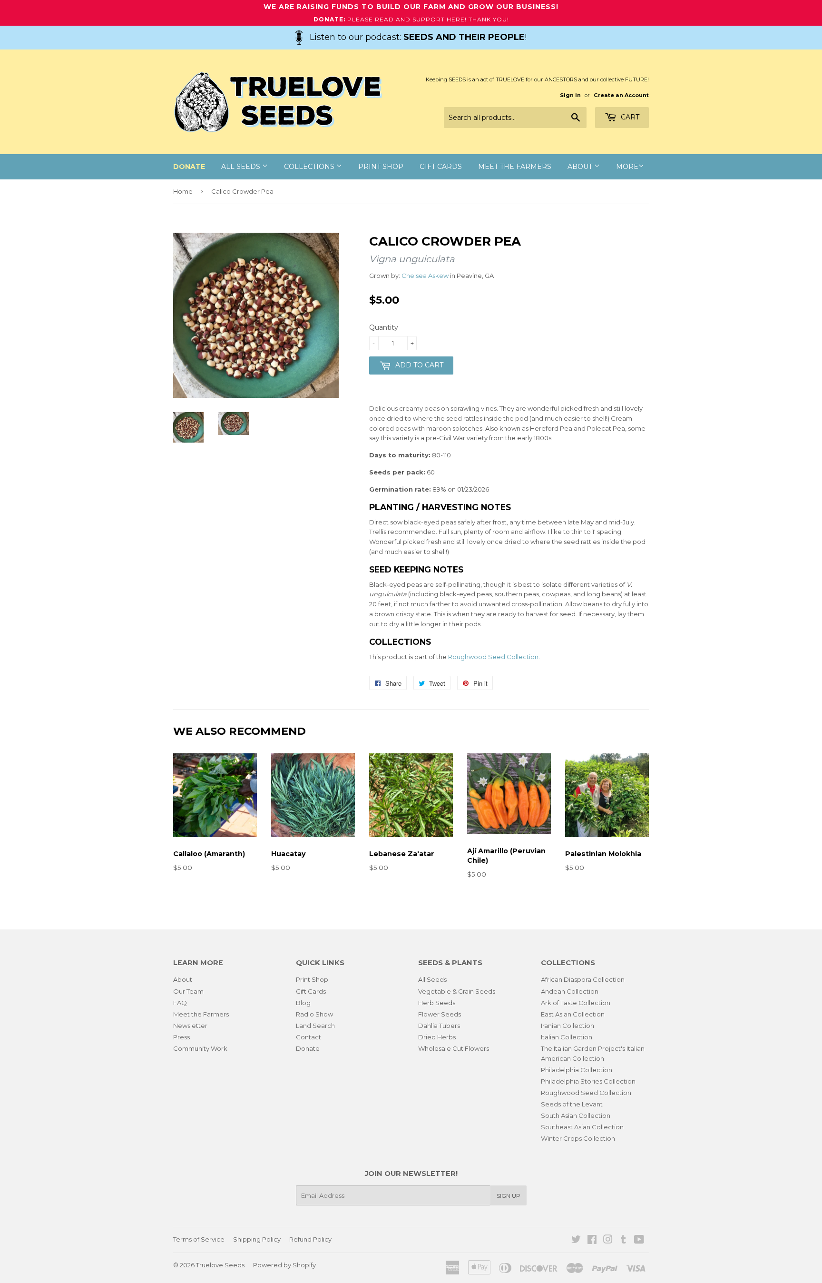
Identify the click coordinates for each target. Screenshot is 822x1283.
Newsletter (190, 1025)
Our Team (188, 991)
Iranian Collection (567, 1025)
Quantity (383, 327)
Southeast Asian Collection (582, 1127)
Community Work (200, 1048)
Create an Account (621, 95)
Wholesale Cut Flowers (453, 1048)
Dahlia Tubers (439, 1025)
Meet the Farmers (514, 166)
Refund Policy (310, 1239)
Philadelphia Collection (576, 1070)
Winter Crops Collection (578, 1138)
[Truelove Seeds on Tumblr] (623, 1240)
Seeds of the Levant (572, 1104)
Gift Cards (441, 166)
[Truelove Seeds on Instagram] (608, 1240)
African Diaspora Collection (583, 979)
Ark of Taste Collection (575, 1003)
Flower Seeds (439, 1014)
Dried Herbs (437, 1037)
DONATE (189, 166)
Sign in (570, 95)
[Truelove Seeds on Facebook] (592, 1240)
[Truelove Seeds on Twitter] (576, 1240)
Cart (629, 117)
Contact (308, 1037)
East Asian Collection (573, 1014)
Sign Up (508, 1195)
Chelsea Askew (425, 275)
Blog (303, 1003)
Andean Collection (569, 991)
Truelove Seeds (220, 1265)
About (581, 166)
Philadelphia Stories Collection (588, 1081)
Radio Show (314, 1014)
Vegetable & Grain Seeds (456, 991)
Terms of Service (199, 1239)
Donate (308, 1048)
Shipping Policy (257, 1239)
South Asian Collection (575, 1115)
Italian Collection (566, 1037)
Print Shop (380, 166)
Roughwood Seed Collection (493, 657)
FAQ (180, 1003)
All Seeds (241, 166)
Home (183, 191)
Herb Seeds (436, 1003)
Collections (310, 166)
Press (181, 1037)
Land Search (315, 1025)
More (627, 166)
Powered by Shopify (284, 1265)
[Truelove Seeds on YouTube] (639, 1240)
